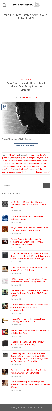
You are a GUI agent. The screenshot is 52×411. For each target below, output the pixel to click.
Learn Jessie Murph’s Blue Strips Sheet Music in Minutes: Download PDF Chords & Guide (30, 384)
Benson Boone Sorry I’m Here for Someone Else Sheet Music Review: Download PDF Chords (26, 242)
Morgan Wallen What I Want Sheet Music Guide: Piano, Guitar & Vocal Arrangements (30, 307)
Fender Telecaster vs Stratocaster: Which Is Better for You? (29, 331)
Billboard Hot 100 (38, 155)
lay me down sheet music (26, 166)
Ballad (28, 155)
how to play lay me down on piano (24, 158)
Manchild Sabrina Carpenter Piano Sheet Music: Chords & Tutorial (29, 268)
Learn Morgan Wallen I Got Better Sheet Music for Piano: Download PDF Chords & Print (29, 293)
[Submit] (46, 185)
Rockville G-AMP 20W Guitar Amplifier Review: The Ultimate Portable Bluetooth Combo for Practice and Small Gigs (30, 256)
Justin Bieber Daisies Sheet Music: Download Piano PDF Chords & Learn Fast (28, 204)
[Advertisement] (26, 51)
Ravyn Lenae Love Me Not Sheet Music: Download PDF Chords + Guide (29, 229)
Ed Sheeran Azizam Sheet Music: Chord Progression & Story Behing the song (28, 280)
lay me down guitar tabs (27, 160)
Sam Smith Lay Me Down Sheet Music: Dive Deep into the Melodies (26, 86)
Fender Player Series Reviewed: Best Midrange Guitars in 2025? (27, 320)
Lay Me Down (42, 158)
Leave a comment (43, 172)
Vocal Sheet (21, 172)
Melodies (9, 169)
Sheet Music (26, 79)
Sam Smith (27, 169)
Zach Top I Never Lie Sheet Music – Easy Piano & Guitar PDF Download (29, 371)
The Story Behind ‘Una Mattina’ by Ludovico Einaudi (26, 217)
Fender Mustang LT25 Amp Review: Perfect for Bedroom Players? (27, 343)
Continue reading (26, 145)
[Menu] (4, 4)
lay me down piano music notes (24, 163)
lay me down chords (10, 160)
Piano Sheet (18, 169)
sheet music (11, 172)
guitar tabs (6, 158)
